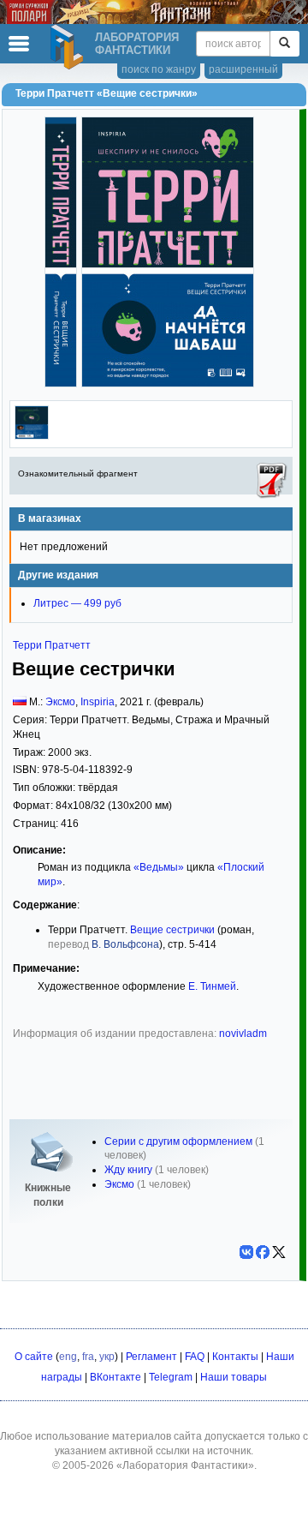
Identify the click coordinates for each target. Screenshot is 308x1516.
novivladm (243, 1034)
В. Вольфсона (125, 944)
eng (68, 1357)
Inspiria (97, 702)
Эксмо (60, 702)
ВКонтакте (115, 1377)
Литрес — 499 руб (77, 603)
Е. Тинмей (212, 986)
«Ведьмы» (158, 867)
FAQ (194, 1357)
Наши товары (233, 1377)
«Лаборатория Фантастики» (185, 1465)
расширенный (243, 69)
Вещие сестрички (172, 930)
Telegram (170, 1377)
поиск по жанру (158, 69)
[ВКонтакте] (246, 1252)
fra (88, 1357)
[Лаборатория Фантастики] (69, 47)
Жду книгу (128, 1170)
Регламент (151, 1357)
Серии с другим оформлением (178, 1141)
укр (107, 1357)
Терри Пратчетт (52, 645)
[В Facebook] (263, 1252)
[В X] (279, 1252)
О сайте (34, 1357)
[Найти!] (284, 44)
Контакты (235, 1357)
